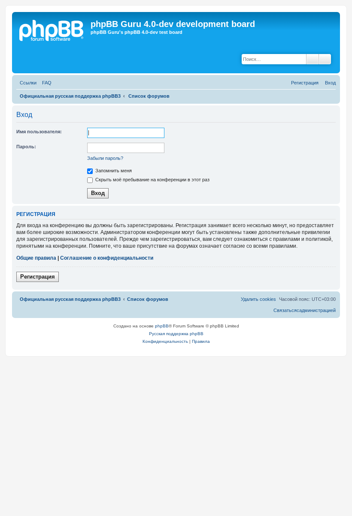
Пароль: (26, 146)
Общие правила (36, 258)
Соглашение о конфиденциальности (106, 258)
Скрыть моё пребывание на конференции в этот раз (151, 179)
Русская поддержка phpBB (176, 333)
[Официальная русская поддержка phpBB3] (55, 30)
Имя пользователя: (39, 131)
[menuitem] (45, 83)
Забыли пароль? (105, 158)
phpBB (162, 326)
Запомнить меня (113, 170)
